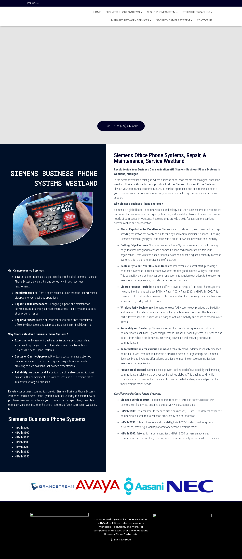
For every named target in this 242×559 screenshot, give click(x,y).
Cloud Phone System (161, 12)
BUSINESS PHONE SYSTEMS (123, 12)
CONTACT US (204, 20)
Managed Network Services (130, 20)
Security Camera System (173, 20)
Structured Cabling (197, 12)
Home (97, 12)
